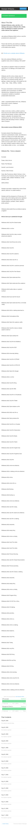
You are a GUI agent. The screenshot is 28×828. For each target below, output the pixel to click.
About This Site (6, 22)
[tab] (2, 701)
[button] (23, 9)
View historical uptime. (20, 696)
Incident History (5, 823)
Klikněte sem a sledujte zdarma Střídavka (13, 53)
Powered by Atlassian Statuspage (20, 823)
